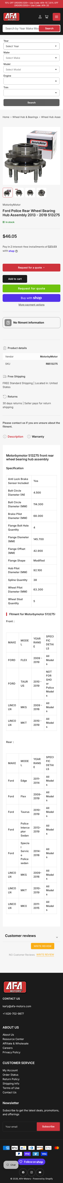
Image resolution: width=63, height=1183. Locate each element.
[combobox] (31, 28)
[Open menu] (56, 17)
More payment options (31, 304)
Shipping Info (11, 1083)
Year (6, 40)
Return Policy (11, 1079)
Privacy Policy (11, 1052)
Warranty (38, 436)
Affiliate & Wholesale (16, 1043)
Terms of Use (11, 1088)
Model (7, 64)
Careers (8, 1048)
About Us (8, 1034)
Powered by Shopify (43, 1178)
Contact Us (9, 1092)
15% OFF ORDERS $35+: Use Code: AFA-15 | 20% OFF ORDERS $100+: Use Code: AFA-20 (31, 4)
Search (49, 28)
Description (15, 436)
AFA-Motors (25, 1178)
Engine (7, 75)
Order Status (10, 1074)
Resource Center (13, 1039)
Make (7, 52)
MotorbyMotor (12, 204)
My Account (10, 1070)
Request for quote (31, 288)
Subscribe (48, 1126)
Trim (6, 87)
